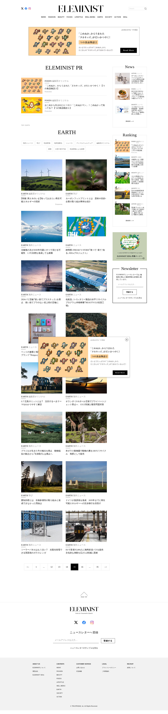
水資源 (139, 157)
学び (38, 143)
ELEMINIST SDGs (38, 675)
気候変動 (47, 143)
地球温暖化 (58, 143)
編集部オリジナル (103, 143)
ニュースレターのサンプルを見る (130, 298)
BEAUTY (61, 17)
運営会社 (35, 671)
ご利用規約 (105, 671)
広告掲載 (79, 671)
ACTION (117, 17)
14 (67, 567)
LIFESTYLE (79, 17)
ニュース (69, 143)
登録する (129, 292)
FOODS (69, 17)
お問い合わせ (80, 667)
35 (97, 567)
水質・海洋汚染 (60, 149)
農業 (49, 149)
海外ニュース (28, 143)
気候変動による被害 (77, 149)
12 (52, 567)
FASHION (52, 17)
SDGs (125, 17)
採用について (131, 667)
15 (74, 567)
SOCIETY (108, 17)
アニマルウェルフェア (84, 143)
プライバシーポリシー (109, 667)
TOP (22, 125)
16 (82, 567)
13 (59, 567)
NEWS (43, 17)
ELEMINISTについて (39, 667)
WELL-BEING (90, 17)
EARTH (100, 17)
